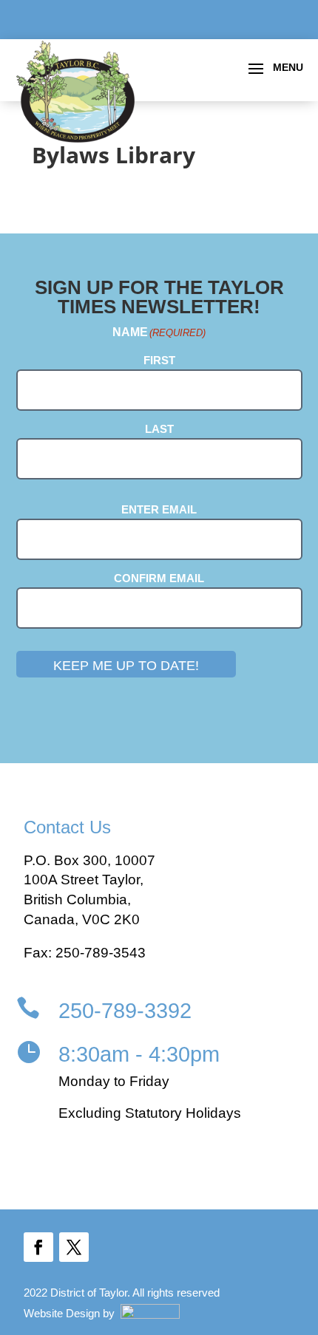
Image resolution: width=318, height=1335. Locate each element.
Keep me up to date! (126, 665)
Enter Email (159, 509)
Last (159, 429)
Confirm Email (159, 578)
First (159, 360)
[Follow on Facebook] (38, 1247)
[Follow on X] (74, 1247)
